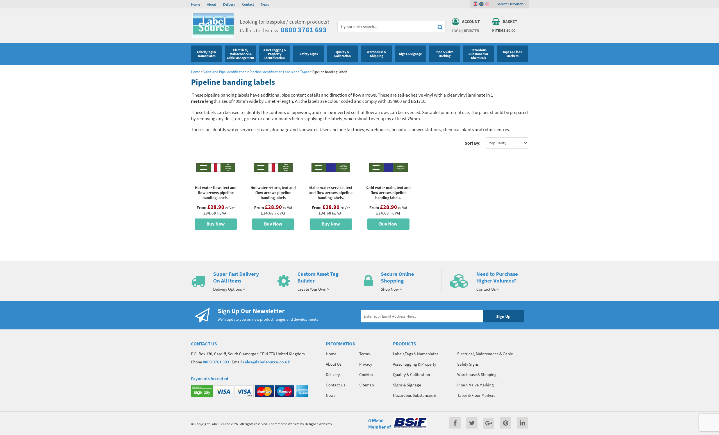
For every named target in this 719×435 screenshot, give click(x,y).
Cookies (366, 374)
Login (456, 30)
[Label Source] (213, 36)
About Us (334, 364)
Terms (364, 353)
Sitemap (366, 385)
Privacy (365, 364)
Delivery (229, 4)
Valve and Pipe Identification (224, 71)
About (211, 4)
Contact (248, 4)
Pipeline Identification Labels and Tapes (279, 71)
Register (471, 30)
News (265, 4)
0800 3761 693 (304, 29)
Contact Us (335, 385)
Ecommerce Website (284, 424)
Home (195, 4)
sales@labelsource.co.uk (266, 362)
